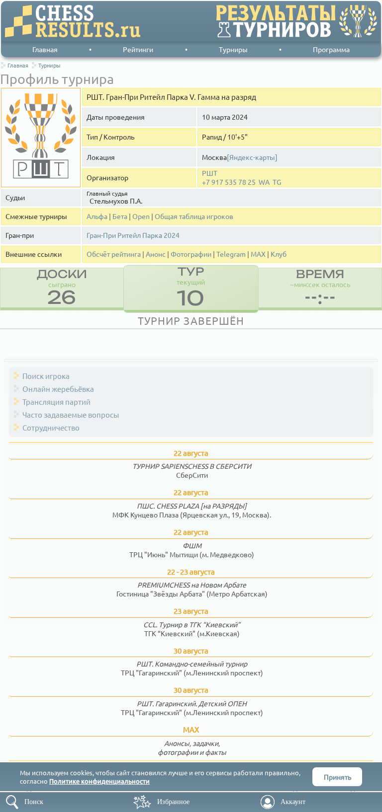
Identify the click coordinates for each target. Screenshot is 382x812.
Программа (331, 49)
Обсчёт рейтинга (114, 254)
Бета (119, 216)
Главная (45, 49)
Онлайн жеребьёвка (58, 388)
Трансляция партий (56, 401)
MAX (258, 254)
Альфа (97, 216)
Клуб (278, 254)
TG (277, 182)
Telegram (231, 254)
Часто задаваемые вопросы (70, 414)
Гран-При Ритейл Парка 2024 (133, 235)
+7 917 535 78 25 (229, 182)
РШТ (209, 173)
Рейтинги (138, 49)
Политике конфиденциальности (99, 781)
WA (264, 182)
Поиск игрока (46, 375)
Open (141, 216)
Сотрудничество (51, 427)
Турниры (233, 49)
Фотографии (191, 254)
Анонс (156, 254)
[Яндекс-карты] (252, 157)
